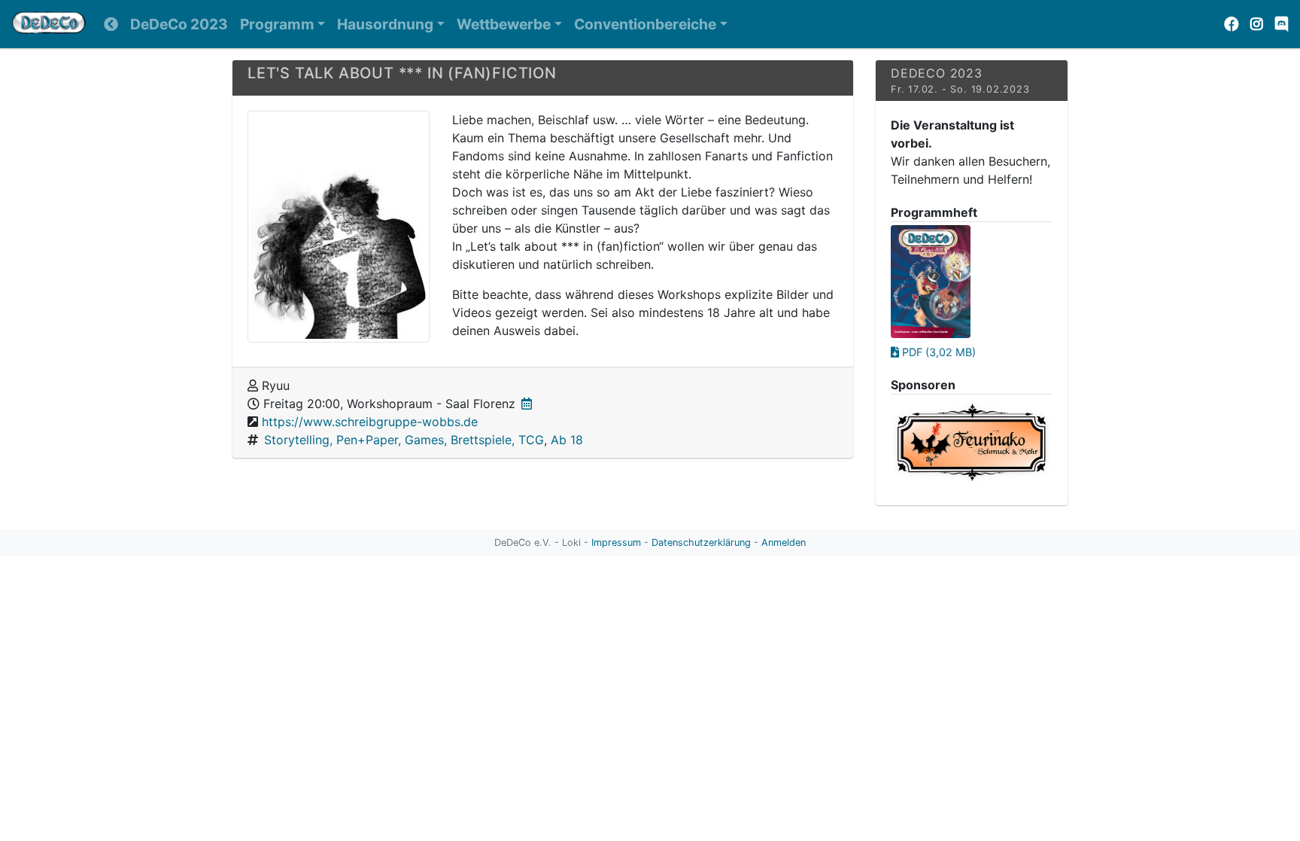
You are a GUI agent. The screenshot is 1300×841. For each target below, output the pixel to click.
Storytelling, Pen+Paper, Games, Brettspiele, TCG (404, 439)
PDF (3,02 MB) (937, 352)
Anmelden (783, 542)
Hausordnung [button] (385, 24)
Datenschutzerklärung (701, 542)
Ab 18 (567, 439)
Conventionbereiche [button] (645, 24)
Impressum (616, 542)
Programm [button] (277, 24)
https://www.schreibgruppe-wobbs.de (370, 421)
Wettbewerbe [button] (504, 24)
